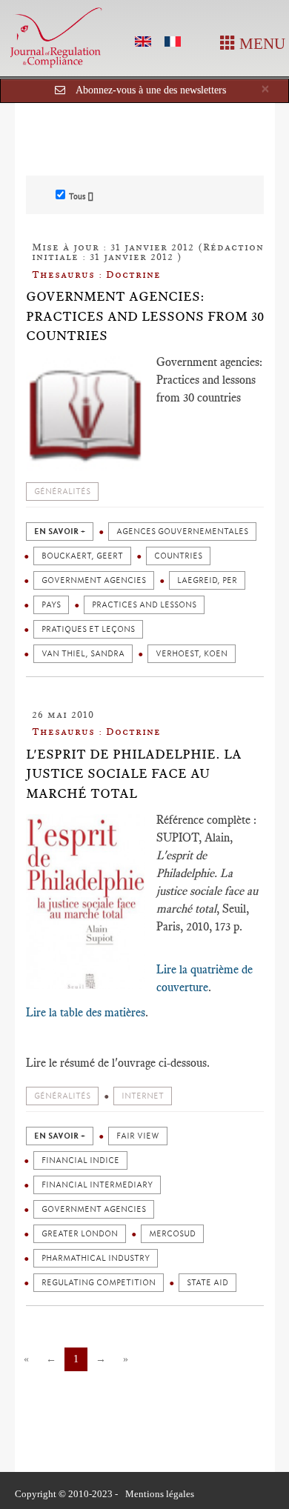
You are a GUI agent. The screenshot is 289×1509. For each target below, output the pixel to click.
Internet (143, 1096)
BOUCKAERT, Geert (82, 556)
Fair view (137, 1136)
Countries (178, 556)
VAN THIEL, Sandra (82, 654)
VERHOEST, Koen (191, 654)
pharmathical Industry (95, 1258)
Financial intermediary (97, 1185)
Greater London (79, 1234)
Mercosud (172, 1234)
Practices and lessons (144, 605)
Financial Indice (80, 1160)
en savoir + (59, 531)
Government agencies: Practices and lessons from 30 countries (145, 316)
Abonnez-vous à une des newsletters (151, 90)
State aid (207, 1283)
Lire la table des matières (85, 1012)
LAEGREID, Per (207, 580)
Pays (51, 605)
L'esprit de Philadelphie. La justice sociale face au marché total (134, 774)
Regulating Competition (98, 1283)
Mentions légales (159, 1493)
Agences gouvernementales (182, 531)
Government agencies (93, 580)
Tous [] (81, 196)
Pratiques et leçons (88, 629)
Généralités (62, 491)
